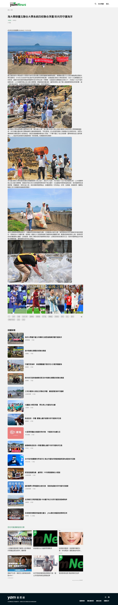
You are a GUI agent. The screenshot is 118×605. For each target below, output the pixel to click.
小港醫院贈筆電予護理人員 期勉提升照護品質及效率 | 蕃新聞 (19, 549)
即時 (12, 10)
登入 (107, 4)
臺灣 (72, 316)
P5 (9, 316)
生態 (18, 320)
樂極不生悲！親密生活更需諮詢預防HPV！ (19, 574)
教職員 (50, 316)
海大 (67, 316)
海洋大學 (24, 316)
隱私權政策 (90, 601)
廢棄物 (32, 316)
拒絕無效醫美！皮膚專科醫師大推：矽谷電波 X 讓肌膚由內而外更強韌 (70, 549)
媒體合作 (106, 601)
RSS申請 (101, 4)
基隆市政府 (11, 320)
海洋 (13, 316)
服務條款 (82, 601)
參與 (62, 316)
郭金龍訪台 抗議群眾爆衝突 (42, 548)
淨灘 (18, 316)
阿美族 (57, 316)
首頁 (9, 10)
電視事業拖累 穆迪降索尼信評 (69, 573)
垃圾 (23, 320)
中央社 (9, 20)
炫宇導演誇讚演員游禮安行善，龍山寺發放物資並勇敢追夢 (44, 574)
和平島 (44, 316)
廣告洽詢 (98, 601)
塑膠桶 (38, 316)
